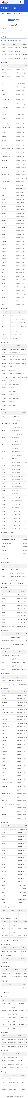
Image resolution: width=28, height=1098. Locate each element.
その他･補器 (18, 30)
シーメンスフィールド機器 (7, 31)
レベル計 (4, 28)
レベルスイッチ (18, 28)
